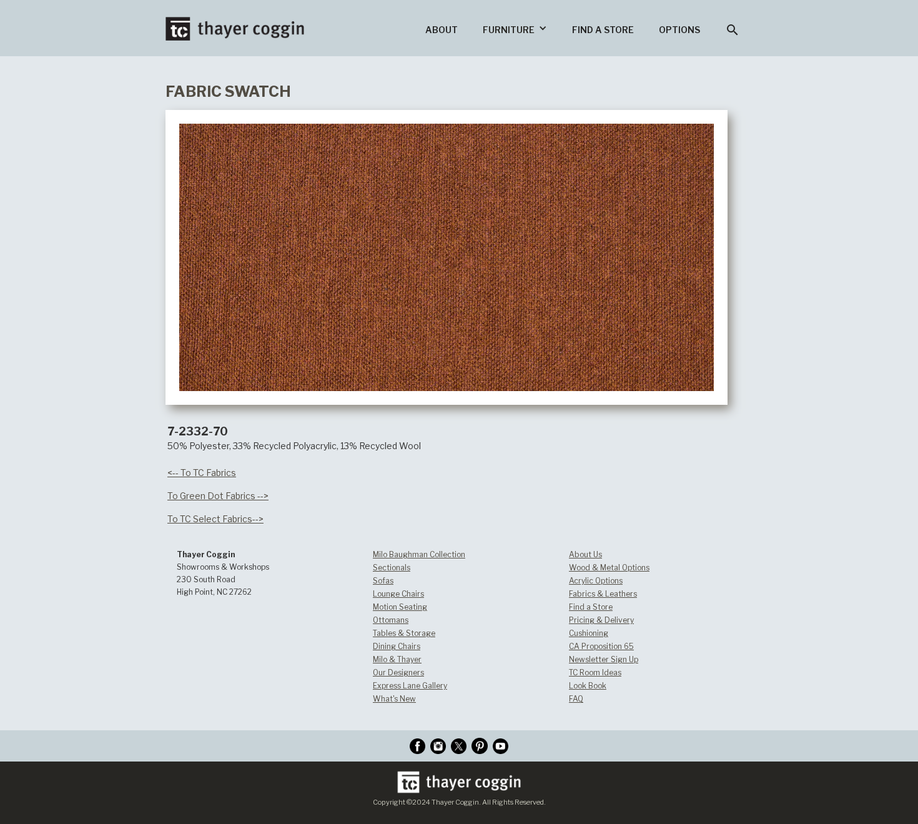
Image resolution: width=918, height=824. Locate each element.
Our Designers (398, 672)
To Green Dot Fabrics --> (218, 495)
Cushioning (588, 633)
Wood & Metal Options (609, 567)
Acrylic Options (596, 580)
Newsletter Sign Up (603, 659)
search (732, 29)
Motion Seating (400, 607)
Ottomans (390, 620)
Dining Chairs (396, 646)
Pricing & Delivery (601, 620)
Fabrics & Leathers (603, 593)
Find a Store (591, 607)
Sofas (383, 580)
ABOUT (441, 29)
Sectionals (391, 567)
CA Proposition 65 (601, 646)
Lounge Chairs (398, 593)
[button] (515, 28)
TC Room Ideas (595, 672)
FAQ (576, 698)
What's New (394, 698)
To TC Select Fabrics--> (215, 519)
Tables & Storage (404, 633)
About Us (585, 554)
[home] (234, 20)
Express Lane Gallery (410, 685)
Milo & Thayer (397, 659)
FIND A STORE (603, 29)
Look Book (587, 685)
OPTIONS (679, 29)
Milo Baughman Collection (419, 554)
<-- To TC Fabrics (201, 472)
